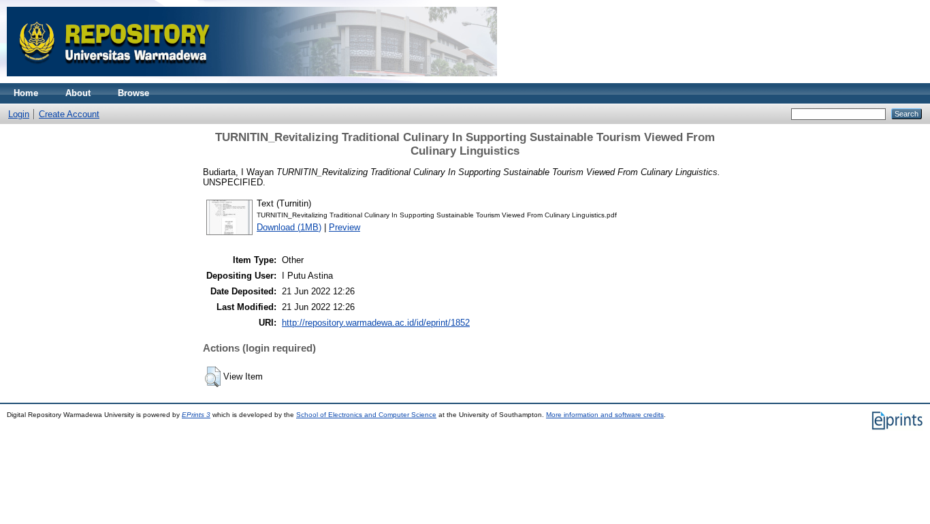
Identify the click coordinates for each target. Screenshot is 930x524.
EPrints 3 (196, 414)
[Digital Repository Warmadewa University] (252, 80)
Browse (133, 93)
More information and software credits (605, 414)
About (78, 93)
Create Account (69, 114)
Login (18, 114)
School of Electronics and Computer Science (366, 414)
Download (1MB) (289, 227)
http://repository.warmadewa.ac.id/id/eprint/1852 (376, 323)
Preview (344, 227)
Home (26, 93)
